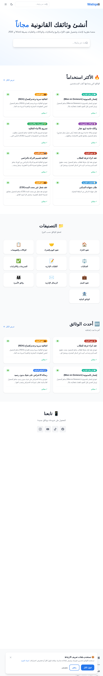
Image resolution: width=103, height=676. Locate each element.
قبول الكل (88, 667)
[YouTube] (48, 429)
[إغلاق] (10, 657)
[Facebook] (63, 429)
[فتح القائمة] (5, 4)
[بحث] (47, 4)
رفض (74, 667)
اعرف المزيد (25, 660)
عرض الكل (10, 80)
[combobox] (32, 4)
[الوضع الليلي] (11, 4)
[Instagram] (40, 429)
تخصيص (65, 667)
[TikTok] (55, 429)
